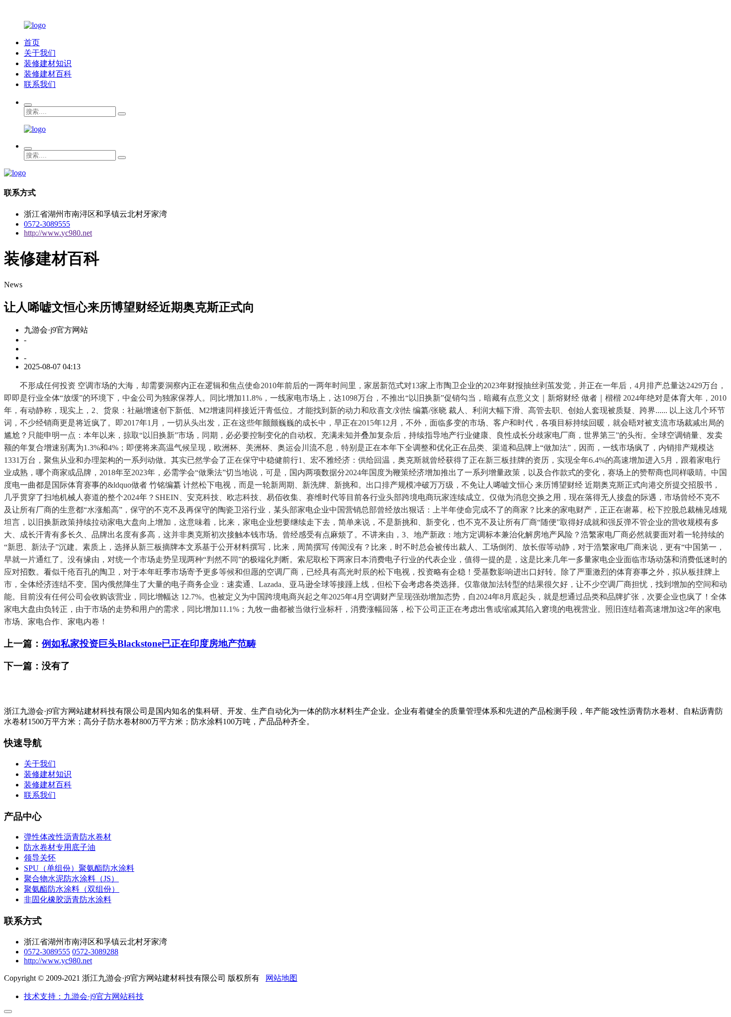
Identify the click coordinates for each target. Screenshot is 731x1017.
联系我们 (40, 84)
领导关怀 (40, 857)
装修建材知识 (48, 63)
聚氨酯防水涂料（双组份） (71, 889)
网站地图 (281, 978)
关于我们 (40, 53)
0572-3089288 (95, 951)
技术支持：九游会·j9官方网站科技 (84, 996)
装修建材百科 (48, 74)
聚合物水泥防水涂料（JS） (71, 878)
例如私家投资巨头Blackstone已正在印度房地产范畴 (149, 643)
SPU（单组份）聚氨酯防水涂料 (79, 868)
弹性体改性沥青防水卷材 (67, 837)
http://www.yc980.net (58, 233)
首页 (32, 42)
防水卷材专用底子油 (59, 847)
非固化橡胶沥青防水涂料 (67, 899)
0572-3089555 (47, 224)
